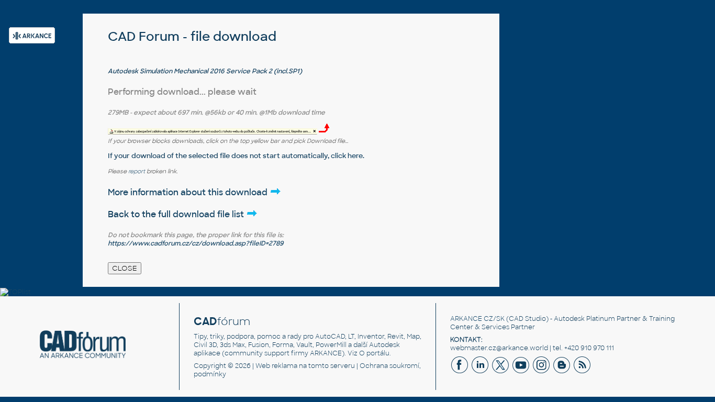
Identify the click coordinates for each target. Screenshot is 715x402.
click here (347, 155)
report (136, 171)
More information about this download (189, 192)
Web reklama (276, 366)
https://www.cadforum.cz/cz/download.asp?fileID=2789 (195, 243)
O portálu (374, 353)
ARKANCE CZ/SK (477, 319)
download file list (209, 214)
